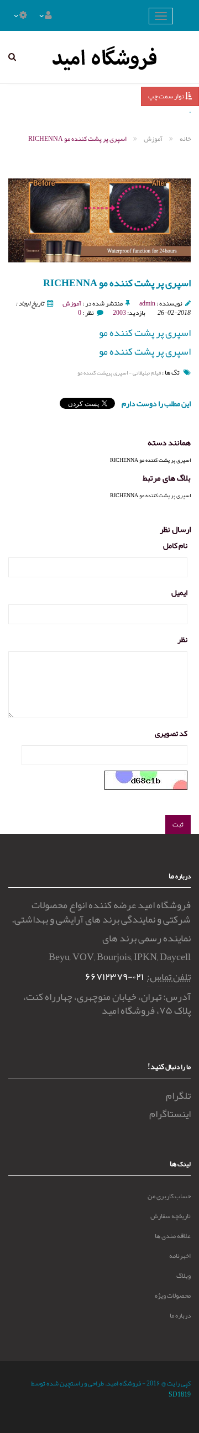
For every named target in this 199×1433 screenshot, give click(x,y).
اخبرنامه (180, 1255)
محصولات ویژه (173, 1295)
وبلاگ (183, 1275)
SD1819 (180, 1394)
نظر (182, 639)
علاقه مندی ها (173, 1235)
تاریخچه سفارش (170, 1216)
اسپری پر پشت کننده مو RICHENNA (150, 460)
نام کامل (175, 545)
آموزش (71, 303)
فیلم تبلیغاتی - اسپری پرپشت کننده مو (119, 372)
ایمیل (179, 592)
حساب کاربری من (169, 1196)
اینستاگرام (170, 1114)
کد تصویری (171, 733)
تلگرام (178, 1095)
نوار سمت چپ (166, 96)
